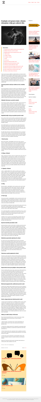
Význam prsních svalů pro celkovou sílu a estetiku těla (14, 49)
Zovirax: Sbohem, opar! (7, 385)
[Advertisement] (20, 10)
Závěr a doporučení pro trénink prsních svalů (12, 69)
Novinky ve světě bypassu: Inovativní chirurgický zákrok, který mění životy (34, 32)
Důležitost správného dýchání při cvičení (11, 63)
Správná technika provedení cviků (10, 61)
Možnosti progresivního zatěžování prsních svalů (13, 67)
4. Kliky (5, 58)
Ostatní (32, 2)
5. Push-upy (6, 60)
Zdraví (38, 2)
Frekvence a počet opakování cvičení (11, 64)
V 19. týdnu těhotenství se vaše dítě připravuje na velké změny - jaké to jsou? (34, 74)
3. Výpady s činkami (8, 56)
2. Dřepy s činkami (7, 55)
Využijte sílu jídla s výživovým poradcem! (11, 358)
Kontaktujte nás (11, 344)
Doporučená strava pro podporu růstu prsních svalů (13, 66)
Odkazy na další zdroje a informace (10, 70)
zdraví (25, 347)
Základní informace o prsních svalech (11, 50)
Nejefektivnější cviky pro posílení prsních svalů (12, 52)
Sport (35, 2)
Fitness (29, 2)
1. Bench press (7, 53)
